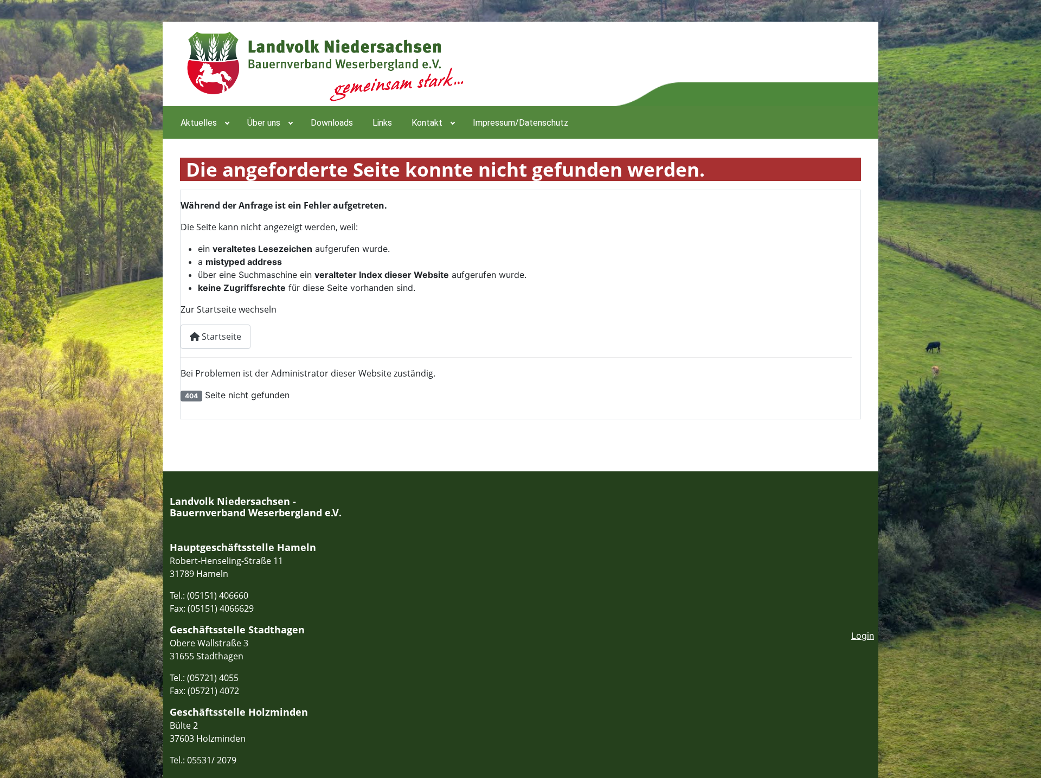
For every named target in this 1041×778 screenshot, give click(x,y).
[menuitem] (204, 122)
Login (862, 635)
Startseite (220, 336)
